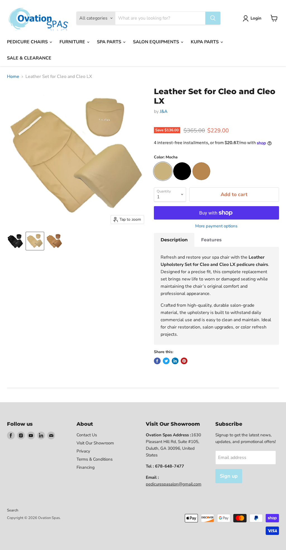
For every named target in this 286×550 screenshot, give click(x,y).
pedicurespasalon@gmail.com (173, 484)
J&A (164, 111)
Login (256, 18)
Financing (86, 467)
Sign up (229, 476)
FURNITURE (72, 42)
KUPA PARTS (205, 42)
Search (12, 510)
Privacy (83, 451)
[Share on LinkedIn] (175, 361)
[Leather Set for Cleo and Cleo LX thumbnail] (35, 241)
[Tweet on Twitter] (166, 361)
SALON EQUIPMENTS (156, 42)
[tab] (174, 240)
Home (13, 76)
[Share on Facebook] (157, 361)
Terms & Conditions (95, 459)
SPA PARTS (109, 42)
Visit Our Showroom (95, 443)
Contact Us (87, 435)
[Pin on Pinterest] (184, 361)
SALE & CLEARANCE (29, 58)
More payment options (216, 226)
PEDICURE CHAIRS (28, 42)
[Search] (212, 18)
